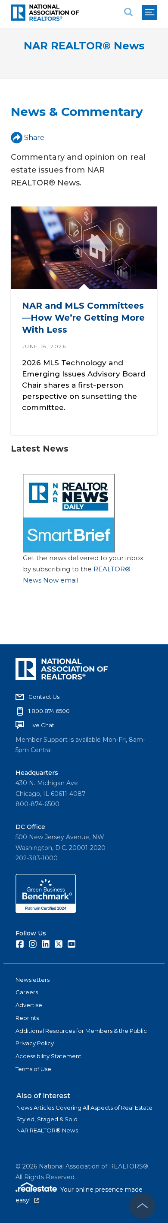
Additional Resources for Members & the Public (81, 1030)
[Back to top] (142, 1206)
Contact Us (43, 696)
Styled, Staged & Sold (47, 1119)
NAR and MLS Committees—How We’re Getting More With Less (83, 317)
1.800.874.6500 (49, 710)
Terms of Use (33, 1068)
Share (34, 138)
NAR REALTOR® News (84, 45)
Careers (27, 992)
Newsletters (33, 979)
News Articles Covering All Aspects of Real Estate (84, 1107)
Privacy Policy (35, 1043)
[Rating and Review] (46, 911)
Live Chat (41, 725)
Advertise (29, 1004)
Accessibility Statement (48, 1056)
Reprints (27, 1017)
